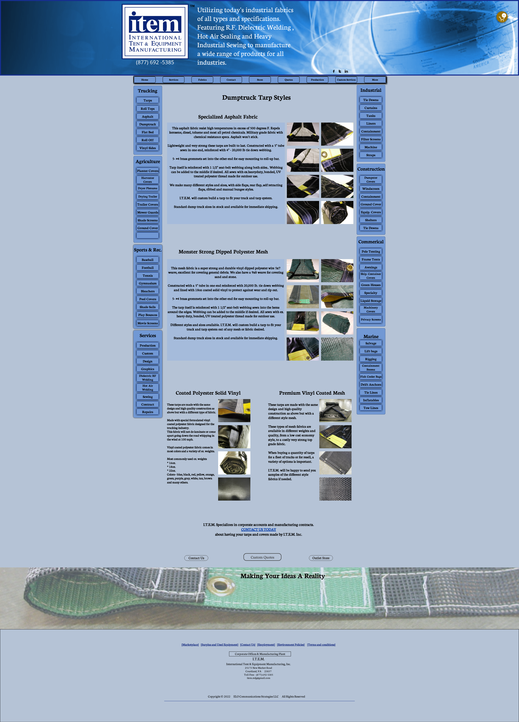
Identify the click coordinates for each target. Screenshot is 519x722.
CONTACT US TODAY (258, 529)
